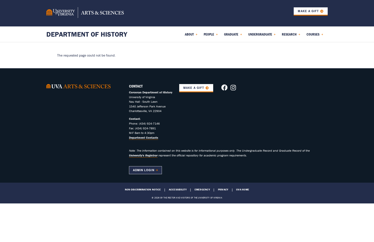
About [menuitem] (188, 35)
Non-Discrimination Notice (143, 189)
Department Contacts (143, 138)
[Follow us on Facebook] (224, 89)
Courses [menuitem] (312, 35)
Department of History (86, 34)
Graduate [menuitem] (230, 35)
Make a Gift (308, 11)
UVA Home (242, 189)
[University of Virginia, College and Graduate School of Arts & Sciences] (85, 13)
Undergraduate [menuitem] (259, 35)
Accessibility (178, 189)
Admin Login (143, 170)
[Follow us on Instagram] (233, 89)
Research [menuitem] (288, 35)
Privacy (223, 189)
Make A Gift (193, 88)
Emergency (202, 189)
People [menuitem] (208, 35)
